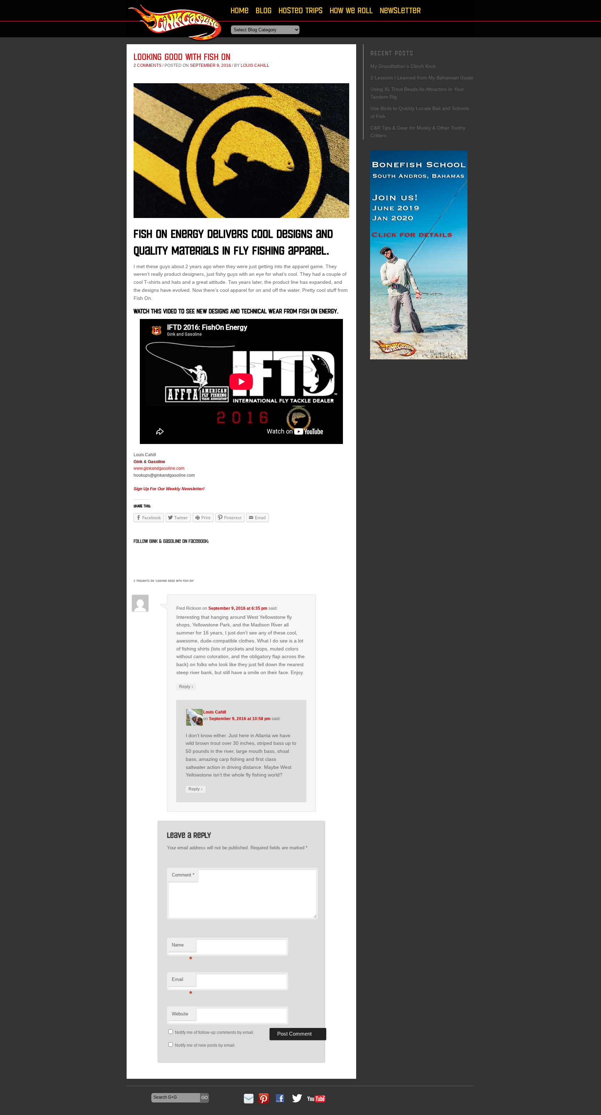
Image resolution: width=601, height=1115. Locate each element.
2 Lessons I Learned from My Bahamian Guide (421, 77)
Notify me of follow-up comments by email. (214, 1032)
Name (182, 947)
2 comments (147, 65)
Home (240, 10)
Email (182, 981)
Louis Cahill (255, 65)
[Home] (175, 43)
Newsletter (400, 10)
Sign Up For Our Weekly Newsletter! (169, 488)
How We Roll (351, 10)
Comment (183, 875)
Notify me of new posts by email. (205, 1045)
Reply (186, 686)
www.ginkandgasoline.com (159, 468)
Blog (264, 10)
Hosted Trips (301, 10)
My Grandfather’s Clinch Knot (402, 66)
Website (180, 1013)
